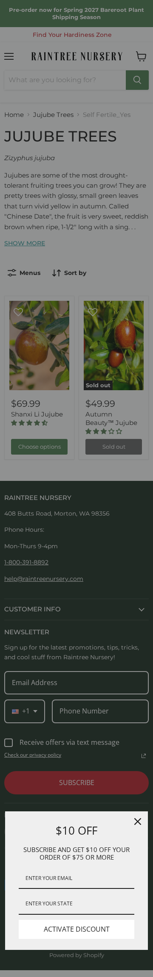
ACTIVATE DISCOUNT (77, 929)
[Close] (138, 821)
